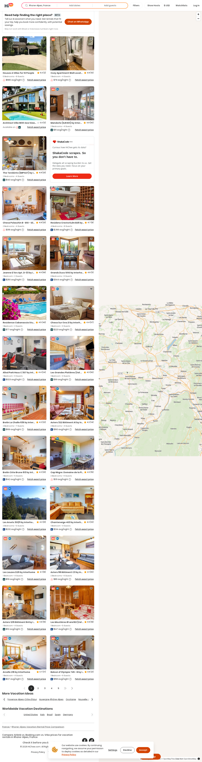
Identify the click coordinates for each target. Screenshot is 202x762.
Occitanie (71, 699)
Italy (42, 714)
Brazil (49, 714)
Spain (58, 714)
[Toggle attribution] (199, 759)
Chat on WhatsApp (78, 21)
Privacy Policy (38, 752)
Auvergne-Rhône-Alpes (51, 699)
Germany (68, 714)
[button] (167, 5)
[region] (150, 386)
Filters (136, 5)
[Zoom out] (198, 18)
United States (31, 714)
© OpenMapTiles (168, 758)
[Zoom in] (198, 14)
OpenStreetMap (190, 758)
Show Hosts (153, 5)
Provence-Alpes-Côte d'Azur (22, 699)
